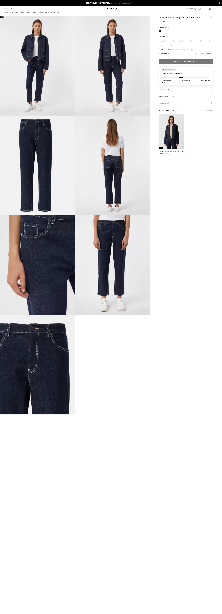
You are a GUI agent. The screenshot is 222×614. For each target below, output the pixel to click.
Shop (9, 9)
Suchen (190, 9)
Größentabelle (164, 53)
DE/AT (216, 8)
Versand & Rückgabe (168, 103)
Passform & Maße (166, 96)
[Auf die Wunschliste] (211, 17)
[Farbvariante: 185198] (182, 151)
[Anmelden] (200, 9)
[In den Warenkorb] (182, 142)
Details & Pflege (165, 90)
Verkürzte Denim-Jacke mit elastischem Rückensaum (170, 151)
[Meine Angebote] (218, 3)
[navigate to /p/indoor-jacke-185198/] (171, 131)
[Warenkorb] (210, 9)
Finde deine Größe (205, 53)
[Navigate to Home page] (111, 9)
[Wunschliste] (205, 9)
